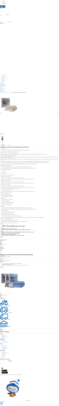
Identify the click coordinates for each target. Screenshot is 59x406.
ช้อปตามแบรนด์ (4, 77)
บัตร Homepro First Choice (5, 342)
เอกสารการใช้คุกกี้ (4, 348)
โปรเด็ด (3, 81)
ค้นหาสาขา (3, 2)
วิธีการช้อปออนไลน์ (4, 335)
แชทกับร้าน (1, 257)
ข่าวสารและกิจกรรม (4, 354)
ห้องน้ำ (1, 87)
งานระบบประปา (2, 88)
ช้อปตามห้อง (3, 76)
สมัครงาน (3, 355)
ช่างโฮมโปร (3, 80)
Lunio (0, 253)
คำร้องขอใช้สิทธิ (4, 349)
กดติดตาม (4, 240)
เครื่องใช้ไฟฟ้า (2, 83)
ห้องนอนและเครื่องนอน (2, 92)
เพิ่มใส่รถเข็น (1, 298)
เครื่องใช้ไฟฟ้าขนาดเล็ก (3, 84)
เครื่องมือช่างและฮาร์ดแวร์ (3, 91)
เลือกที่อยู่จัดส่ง (7, 14)
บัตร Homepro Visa (4, 341)
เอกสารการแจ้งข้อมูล (4, 347)
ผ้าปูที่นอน (10, 92)
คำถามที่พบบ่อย (3, 336)
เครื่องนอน (7, 92)
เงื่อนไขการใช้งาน (4, 345)
